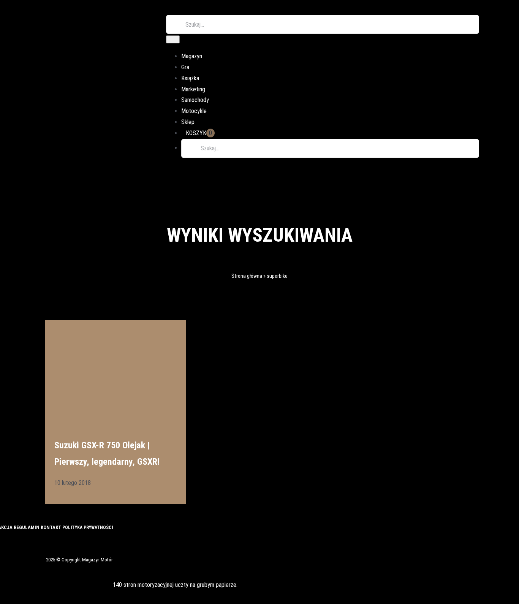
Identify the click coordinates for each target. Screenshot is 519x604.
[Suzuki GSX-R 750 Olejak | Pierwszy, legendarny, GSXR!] (115, 369)
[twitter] (5, 542)
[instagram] (18, 542)
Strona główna (246, 276)
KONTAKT (51, 527)
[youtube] (31, 542)
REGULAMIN (27, 527)
